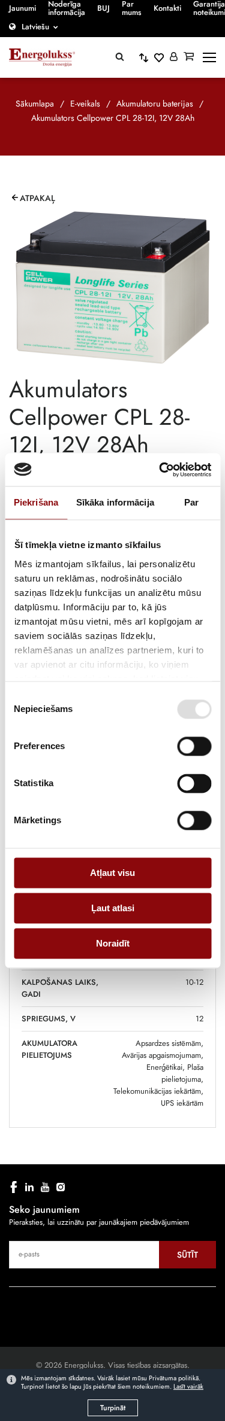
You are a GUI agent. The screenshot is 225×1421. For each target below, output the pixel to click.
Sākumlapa (35, 103)
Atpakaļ (37, 198)
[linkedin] (29, 1187)
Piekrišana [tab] (36, 502)
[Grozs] (189, 57)
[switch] (194, 746)
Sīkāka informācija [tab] (115, 502)
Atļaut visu (112, 873)
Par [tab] (191, 502)
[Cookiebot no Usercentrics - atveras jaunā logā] (160, 469)
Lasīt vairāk (188, 1386)
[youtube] (45, 1187)
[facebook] (14, 1187)
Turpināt (112, 1407)
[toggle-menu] (209, 57)
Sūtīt (187, 1255)
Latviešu (35, 26)
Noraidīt (113, 943)
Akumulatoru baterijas (154, 103)
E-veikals (85, 103)
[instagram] (60, 1187)
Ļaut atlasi (112, 908)
